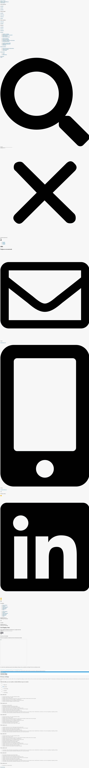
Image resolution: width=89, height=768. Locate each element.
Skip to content (2, 0)
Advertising (6, 692)
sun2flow (1, 23)
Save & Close (2, 767)
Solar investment (5, 606)
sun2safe (1, 13)
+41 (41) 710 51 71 (3, 489)
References (4, 608)
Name (1, 630)
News (3, 609)
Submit (2, 632)
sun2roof (1, 6)
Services (3, 612)
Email (1, 631)
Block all (5, 684)
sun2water (2, 21)
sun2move (2, 30)
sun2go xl (2, 16)
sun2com (1, 28)
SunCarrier (2, 14)
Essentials (5, 686)
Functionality (6, 688)
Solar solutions (4, 611)
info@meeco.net (3, 342)
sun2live (1, 7)
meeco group (4, 607)
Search (1, 147)
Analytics (5, 690)
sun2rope (1, 9)
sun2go (1, 18)
